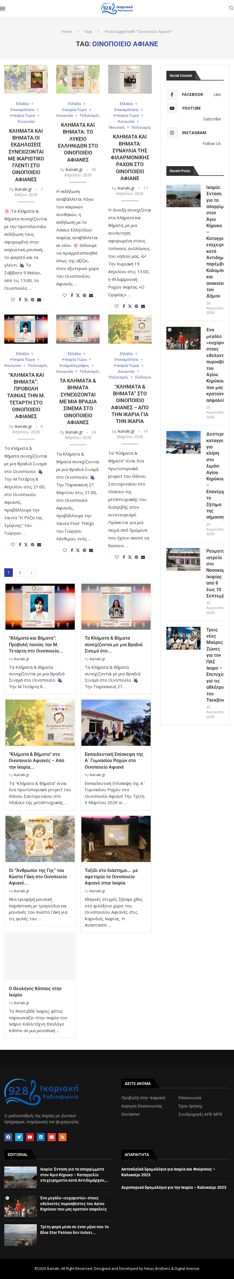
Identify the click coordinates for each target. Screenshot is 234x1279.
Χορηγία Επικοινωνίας (141, 1106)
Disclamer (130, 1114)
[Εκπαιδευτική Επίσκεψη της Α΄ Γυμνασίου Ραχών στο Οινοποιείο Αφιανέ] (116, 723)
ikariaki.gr (23, 189)
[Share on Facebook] (20, 299)
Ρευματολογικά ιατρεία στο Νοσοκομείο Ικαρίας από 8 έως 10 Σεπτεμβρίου (215, 573)
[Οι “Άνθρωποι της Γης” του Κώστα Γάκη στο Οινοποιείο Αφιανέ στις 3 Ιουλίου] (40, 839)
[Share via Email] (39, 299)
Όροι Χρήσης (190, 1106)
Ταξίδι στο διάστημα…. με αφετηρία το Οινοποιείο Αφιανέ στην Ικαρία (111, 877)
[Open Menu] (2, 8)
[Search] (231, 8)
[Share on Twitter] (26, 299)
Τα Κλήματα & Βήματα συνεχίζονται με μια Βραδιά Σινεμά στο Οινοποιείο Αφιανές (78, 401)
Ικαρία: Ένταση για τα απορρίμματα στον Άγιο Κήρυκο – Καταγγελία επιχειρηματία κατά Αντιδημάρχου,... (74, 1175)
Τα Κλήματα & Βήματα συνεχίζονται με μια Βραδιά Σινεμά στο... (113, 644)
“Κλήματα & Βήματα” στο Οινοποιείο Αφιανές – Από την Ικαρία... (36, 761)
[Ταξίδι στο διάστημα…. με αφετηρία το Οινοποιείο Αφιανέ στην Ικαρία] (116, 839)
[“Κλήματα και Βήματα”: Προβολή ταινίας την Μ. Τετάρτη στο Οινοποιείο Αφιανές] (26, 329)
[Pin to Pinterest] (32, 299)
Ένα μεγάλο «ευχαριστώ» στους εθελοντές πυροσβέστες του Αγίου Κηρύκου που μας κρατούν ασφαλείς (215, 365)
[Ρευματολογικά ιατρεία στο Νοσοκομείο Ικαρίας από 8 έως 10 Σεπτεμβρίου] (183, 559)
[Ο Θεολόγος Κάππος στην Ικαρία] (40, 957)
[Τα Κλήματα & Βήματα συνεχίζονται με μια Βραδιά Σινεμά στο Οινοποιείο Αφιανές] (78, 329)
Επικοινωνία (189, 1098)
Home (67, 31)
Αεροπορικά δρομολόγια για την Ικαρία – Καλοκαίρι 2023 (173, 1187)
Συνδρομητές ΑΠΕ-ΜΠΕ (200, 1114)
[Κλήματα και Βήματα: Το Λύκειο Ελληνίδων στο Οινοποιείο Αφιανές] (78, 79)
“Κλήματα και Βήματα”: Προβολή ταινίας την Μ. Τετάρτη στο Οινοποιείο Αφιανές (26, 396)
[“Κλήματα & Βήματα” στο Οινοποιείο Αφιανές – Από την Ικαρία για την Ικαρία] (130, 329)
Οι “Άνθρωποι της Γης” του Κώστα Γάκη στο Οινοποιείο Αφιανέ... (38, 877)
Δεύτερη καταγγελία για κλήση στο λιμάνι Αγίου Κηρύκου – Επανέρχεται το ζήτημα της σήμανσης (215, 475)
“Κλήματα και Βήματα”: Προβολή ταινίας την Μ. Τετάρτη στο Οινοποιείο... (36, 644)
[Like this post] (13, 299)
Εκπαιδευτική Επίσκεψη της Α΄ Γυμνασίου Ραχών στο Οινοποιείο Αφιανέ (114, 761)
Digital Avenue (187, 1268)
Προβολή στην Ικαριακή (143, 1098)
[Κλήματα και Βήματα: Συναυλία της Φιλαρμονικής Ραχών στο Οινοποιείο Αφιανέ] (130, 79)
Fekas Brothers (157, 1268)
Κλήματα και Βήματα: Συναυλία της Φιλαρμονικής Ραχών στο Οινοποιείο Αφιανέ (130, 157)
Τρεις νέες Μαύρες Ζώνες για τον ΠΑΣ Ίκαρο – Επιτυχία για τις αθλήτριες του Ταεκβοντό (215, 665)
